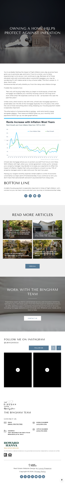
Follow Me (38, 348)
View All (32, 266)
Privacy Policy (40, 471)
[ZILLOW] (43, 476)
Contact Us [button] (32, 318)
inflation (14, 113)
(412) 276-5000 (41, 431)
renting (33, 111)
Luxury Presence (44, 468)
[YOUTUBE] (36, 476)
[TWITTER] (32, 476)
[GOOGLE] (39, 476)
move (52, 111)
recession (42, 78)
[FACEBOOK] (21, 476)
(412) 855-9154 (41, 424)
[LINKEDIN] (28, 476)
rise (38, 76)
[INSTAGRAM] (25, 476)
